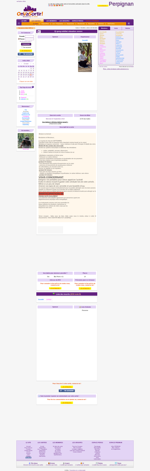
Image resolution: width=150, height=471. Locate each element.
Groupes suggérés (77, 449)
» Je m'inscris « (102, 5)
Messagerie (97, 447)
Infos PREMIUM (115, 446)
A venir (35, 24)
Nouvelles (91, 24)
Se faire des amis (58, 446)
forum (132, 66)
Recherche (81, 24)
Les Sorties (36, 21)
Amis (116, 28)
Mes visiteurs (116, 447)
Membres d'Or (58, 453)
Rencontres (97, 456)
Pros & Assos (28, 447)
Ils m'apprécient (115, 449)
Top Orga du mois (25, 87)
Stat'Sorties (111, 24)
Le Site (24, 21)
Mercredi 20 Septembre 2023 (55, 119)
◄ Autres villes (21, 1)
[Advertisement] (91, 12)
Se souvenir (27, 47)
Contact (28, 456)
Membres (104, 28)
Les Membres (51, 21)
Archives (101, 24)
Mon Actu (97, 449)
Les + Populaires (57, 24)
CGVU (28, 452)
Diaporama (70, 24)
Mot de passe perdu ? (26, 41)
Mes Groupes (77, 447)
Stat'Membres (58, 454)
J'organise (97, 452)
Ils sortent (58, 450)
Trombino (57, 449)
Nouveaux (58, 452)
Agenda (97, 450)
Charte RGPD (28, 450)
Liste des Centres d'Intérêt (77, 450)
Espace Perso (77, 21)
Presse (28, 453)
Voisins (127, 28)
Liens (28, 454)
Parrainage (97, 446)
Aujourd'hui (45, 24)
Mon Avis (97, 454)
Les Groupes (64, 21)
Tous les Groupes (77, 446)
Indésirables (97, 459)
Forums (28, 449)
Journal (97, 453)
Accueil (28, 446)
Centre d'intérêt (77, 452)
